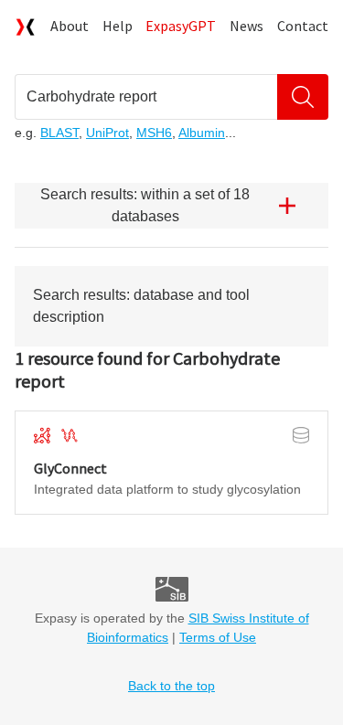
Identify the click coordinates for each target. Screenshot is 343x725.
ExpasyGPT (180, 25)
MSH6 (154, 132)
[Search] (302, 97)
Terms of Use (217, 637)
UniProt (107, 132)
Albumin (201, 132)
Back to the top (171, 685)
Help (117, 25)
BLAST (59, 132)
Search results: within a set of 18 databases (145, 205)
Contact (302, 25)
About (69, 25)
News (246, 25)
